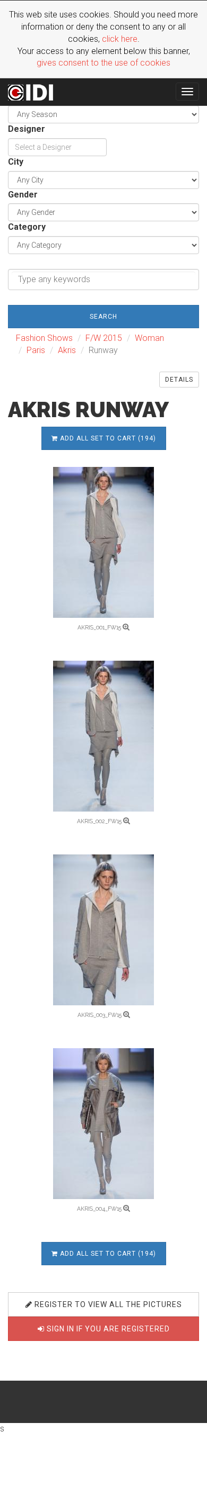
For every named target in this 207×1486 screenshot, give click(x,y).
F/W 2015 (103, 338)
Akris (67, 350)
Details (179, 379)
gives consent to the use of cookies (103, 63)
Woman (149, 338)
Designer (26, 129)
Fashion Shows (44, 338)
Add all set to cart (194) (107, 438)
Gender (23, 195)
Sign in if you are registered (107, 1329)
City (15, 162)
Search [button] (103, 316)
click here (119, 39)
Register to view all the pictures (107, 1304)
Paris (36, 350)
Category (27, 227)
